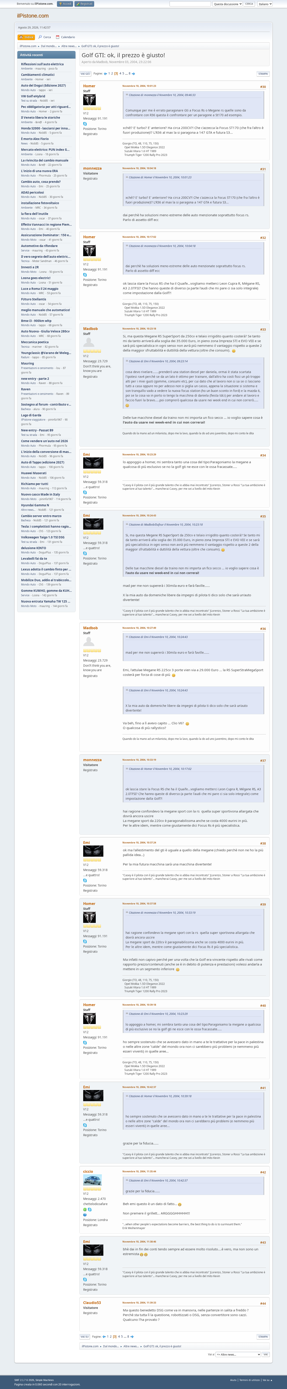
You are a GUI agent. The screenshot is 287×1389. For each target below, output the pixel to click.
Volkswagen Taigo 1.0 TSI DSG (43, 537)
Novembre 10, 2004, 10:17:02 (139, 236)
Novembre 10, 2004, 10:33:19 (139, 759)
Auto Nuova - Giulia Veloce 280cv (45, 331)
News (24, 143)
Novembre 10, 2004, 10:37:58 (139, 903)
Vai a (211, 1354)
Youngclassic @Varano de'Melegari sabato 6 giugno (46, 353)
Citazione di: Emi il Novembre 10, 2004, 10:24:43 (158, 637)
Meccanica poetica (35, 342)
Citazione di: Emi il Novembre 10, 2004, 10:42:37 (158, 1180)
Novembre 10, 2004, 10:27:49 (139, 627)
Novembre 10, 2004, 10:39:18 (139, 1004)
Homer (89, 85)
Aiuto (233, 1380)
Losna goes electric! (35, 278)
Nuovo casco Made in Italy (40, 494)
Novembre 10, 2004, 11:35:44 (139, 1171)
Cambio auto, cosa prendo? (41, 182)
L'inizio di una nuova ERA (39, 171)
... (126, 73)
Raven (25, 389)
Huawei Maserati (33, 473)
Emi (86, 454)
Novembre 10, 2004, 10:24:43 (139, 515)
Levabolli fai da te (34, 559)
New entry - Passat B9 (37, 430)
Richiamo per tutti (34, 484)
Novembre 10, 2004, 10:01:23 (139, 85)
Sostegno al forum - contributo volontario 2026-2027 (46, 404)
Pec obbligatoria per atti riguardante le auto (46, 107)
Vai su (85, 1336)
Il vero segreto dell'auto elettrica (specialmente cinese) (46, 257)
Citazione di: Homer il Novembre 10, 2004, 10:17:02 (160, 769)
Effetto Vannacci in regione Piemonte (46, 225)
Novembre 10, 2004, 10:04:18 (139, 168)
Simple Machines (44, 1380)
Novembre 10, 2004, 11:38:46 (139, 1241)
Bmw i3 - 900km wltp (36, 321)
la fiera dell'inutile (34, 214)
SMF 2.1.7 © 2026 (24, 1380)
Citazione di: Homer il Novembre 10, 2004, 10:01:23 (160, 177)
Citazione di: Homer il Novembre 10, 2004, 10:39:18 (160, 1096)
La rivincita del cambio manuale (44, 160)
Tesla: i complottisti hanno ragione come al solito (46, 527)
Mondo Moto (29, 239)
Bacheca (25, 409)
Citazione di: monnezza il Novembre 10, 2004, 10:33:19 (162, 913)
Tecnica (25, 261)
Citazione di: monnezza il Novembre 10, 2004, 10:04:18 (162, 246)
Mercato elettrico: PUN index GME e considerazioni (46, 150)
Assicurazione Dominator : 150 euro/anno (46, 235)
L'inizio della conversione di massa (46, 452)
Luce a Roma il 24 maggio (39, 289)
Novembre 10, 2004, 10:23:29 (139, 454)
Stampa (263, 73)
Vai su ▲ (268, 1380)
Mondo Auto (28, 90)
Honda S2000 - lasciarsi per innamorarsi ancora (46, 128)
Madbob (90, 328)
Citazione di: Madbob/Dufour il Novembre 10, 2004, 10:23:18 (166, 524)
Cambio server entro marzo (41, 516)
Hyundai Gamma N (35, 505)
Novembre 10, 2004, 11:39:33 (139, 1302)
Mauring (27, 363)
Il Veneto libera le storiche (40, 118)
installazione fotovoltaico (40, 203)
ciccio (88, 1171)
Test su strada (29, 100)
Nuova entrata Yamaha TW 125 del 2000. (46, 601)
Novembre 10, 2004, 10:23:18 (139, 328)
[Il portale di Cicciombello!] (85, 1214)
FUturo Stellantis (33, 299)
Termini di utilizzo (249, 1380)
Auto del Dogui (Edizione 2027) (43, 85)
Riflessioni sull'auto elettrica (42, 64)
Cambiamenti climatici (37, 75)
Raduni (25, 357)
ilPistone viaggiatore (33, 419)
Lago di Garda (31, 415)
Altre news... (28, 509)
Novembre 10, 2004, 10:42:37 (139, 1087)
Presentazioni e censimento (37, 368)
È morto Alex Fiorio (35, 139)
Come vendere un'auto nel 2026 (44, 441)
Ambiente (27, 68)
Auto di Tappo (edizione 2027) (42, 462)
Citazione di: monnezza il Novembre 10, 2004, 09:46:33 (162, 95)
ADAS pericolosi (32, 192)
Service (25, 250)
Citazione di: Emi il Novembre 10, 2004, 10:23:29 (158, 1014)
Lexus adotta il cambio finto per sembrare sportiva (46, 569)
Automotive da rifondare (39, 246)
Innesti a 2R (30, 267)
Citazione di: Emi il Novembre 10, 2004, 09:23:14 (158, 361)
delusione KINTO (33, 548)
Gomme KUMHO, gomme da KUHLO (46, 591)
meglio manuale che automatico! (45, 310)
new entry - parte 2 (35, 379)
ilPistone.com (33, 16)
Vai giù (85, 73)
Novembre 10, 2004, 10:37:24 (139, 842)
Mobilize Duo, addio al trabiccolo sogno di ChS (46, 580)
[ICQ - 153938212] (85, 1209)
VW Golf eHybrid (33, 96)
